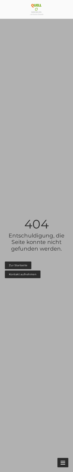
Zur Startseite (18, 265)
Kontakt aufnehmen (23, 274)
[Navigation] (63, 462)
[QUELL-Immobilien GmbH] (36, 9)
